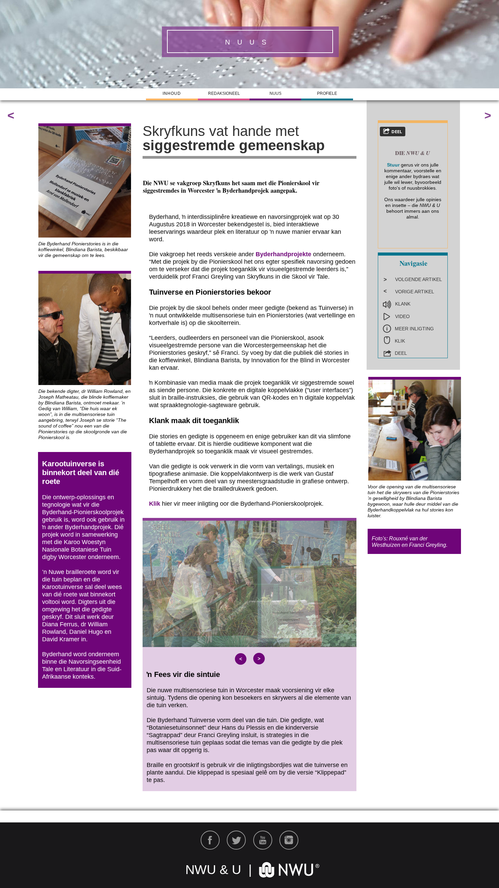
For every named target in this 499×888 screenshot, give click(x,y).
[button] (240, 659)
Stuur (393, 165)
